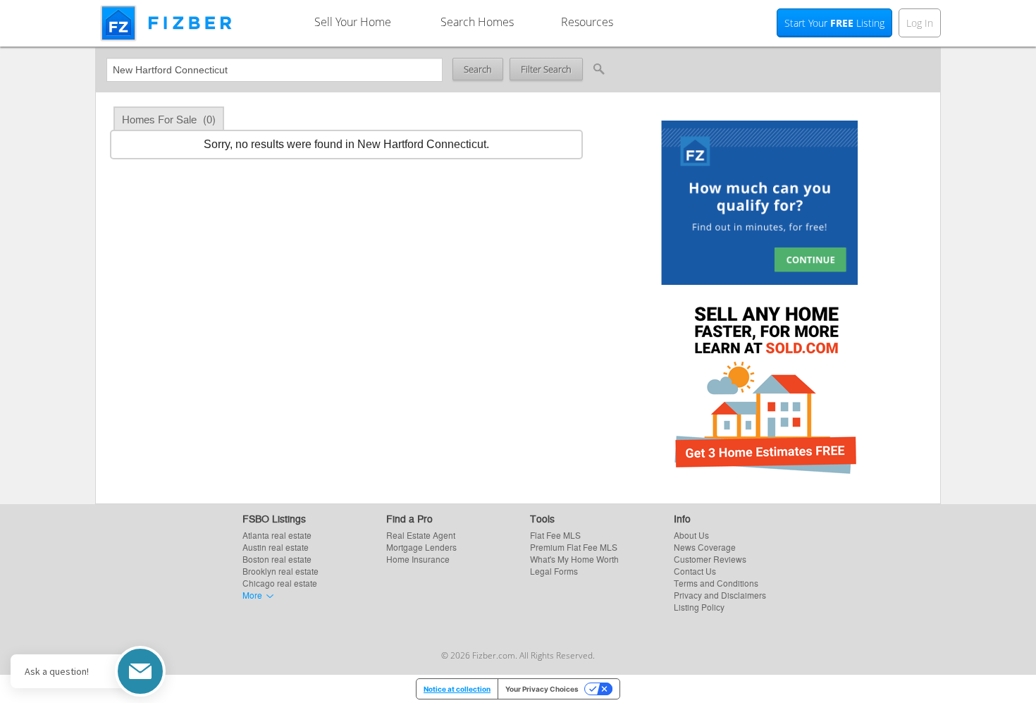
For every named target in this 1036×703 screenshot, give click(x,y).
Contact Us (695, 571)
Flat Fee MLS (555, 535)
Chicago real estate (279, 583)
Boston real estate (277, 559)
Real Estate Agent (420, 535)
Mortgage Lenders (421, 547)
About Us (691, 535)
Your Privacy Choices (542, 689)
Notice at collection (457, 689)
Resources (587, 22)
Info (682, 518)
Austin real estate (275, 547)
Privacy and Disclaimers (720, 595)
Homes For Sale (169, 118)
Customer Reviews (710, 559)
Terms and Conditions (716, 583)
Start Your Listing (834, 23)
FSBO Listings (274, 518)
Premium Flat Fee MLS (573, 547)
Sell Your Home (352, 22)
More (252, 595)
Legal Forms (554, 571)
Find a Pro (409, 518)
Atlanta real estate (277, 535)
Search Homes (477, 22)
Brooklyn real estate (280, 571)
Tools (542, 518)
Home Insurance (418, 559)
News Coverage (705, 547)
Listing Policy (699, 607)
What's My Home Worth (574, 559)
